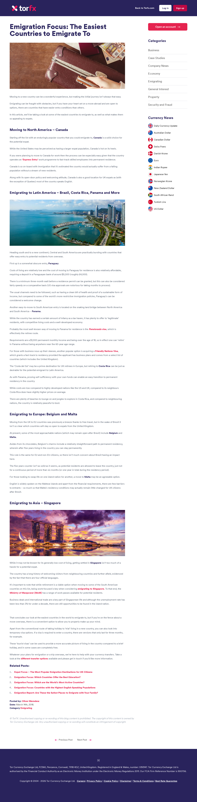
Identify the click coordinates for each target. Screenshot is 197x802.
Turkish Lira (160, 201)
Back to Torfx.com (144, 7)
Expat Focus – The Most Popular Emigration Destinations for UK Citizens (53, 671)
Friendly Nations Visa (106, 351)
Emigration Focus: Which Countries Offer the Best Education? (47, 677)
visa (97, 329)
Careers (81, 781)
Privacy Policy (94, 781)
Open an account (165, 26)
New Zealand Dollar (164, 188)
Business (153, 50)
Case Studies (156, 58)
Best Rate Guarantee (166, 781)
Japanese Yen (161, 174)
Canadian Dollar (162, 139)
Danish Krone (161, 153)
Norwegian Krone (163, 181)
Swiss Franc (160, 146)
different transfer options (35, 658)
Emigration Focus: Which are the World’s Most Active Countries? (49, 682)
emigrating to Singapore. (91, 588)
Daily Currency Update (165, 125)
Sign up (180, 8)
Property (153, 97)
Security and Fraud (160, 105)
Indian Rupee (160, 167)
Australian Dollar (162, 132)
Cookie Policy (111, 781)
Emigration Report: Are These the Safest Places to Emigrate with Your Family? (56, 692)
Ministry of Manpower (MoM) (26, 592)
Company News (158, 66)
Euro (156, 160)
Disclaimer (125, 781)
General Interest (158, 89)
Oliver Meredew (30, 701)
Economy (154, 73)
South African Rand (164, 195)
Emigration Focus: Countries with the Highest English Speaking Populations (54, 687)
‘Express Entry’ (30, 159)
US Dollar (159, 208)
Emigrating (26, 708)
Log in (165, 8)
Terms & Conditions (143, 781)
